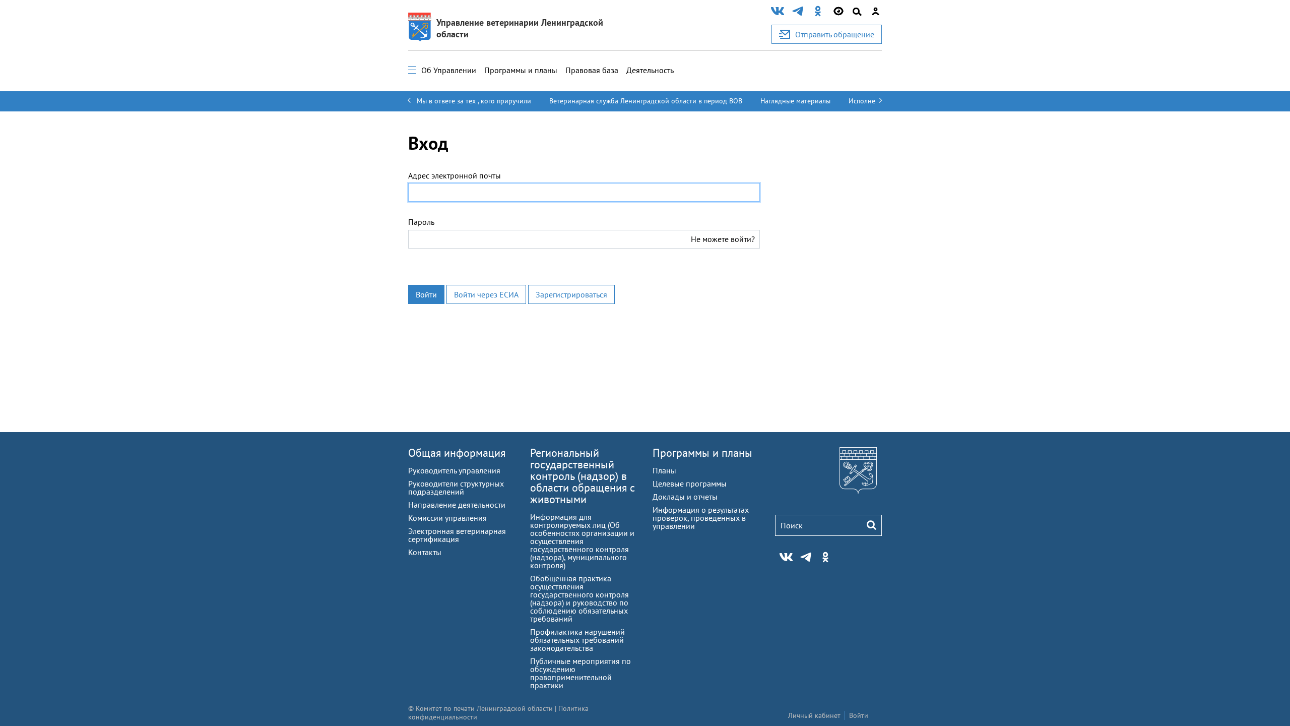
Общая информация (456, 453)
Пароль (421, 222)
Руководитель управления (454, 470)
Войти (426, 294)
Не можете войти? (723, 239)
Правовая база (591, 70)
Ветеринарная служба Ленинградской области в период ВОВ (645, 100)
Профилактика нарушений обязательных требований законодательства (577, 640)
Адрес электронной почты (454, 175)
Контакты (424, 552)
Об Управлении (448, 70)
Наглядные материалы (795, 100)
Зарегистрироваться (571, 294)
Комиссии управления (447, 518)
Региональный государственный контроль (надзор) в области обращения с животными (582, 476)
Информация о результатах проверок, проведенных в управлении (701, 518)
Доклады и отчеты (685, 497)
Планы (664, 470)
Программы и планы (520, 70)
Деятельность (650, 70)
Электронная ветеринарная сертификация (457, 535)
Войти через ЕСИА (486, 294)
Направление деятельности (456, 505)
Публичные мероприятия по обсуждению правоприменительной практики (580, 673)
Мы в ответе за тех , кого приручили (474, 100)
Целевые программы (690, 483)
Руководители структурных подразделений (456, 487)
